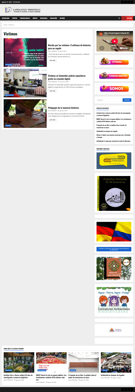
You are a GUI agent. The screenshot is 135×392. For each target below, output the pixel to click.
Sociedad (8, 125)
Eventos (14, 18)
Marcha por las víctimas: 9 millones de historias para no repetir (25, 52)
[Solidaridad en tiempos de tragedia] (116, 362)
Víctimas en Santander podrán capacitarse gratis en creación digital (25, 83)
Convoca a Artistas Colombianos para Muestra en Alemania (114, 249)
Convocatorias (25, 18)
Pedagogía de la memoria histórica (25, 113)
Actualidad (5, 18)
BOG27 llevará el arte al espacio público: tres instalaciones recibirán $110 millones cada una (114, 120)
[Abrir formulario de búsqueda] (119, 18)
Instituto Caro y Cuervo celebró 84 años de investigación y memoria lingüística (18, 376)
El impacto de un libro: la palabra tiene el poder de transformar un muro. (82, 376)
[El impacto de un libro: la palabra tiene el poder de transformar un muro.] (83, 362)
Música (35, 18)
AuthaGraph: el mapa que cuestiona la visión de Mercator (113, 141)
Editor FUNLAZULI (52, 51)
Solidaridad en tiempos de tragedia (107, 131)
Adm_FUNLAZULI (52, 110)
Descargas (43, 18)
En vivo (129, 18)
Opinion (62, 18)
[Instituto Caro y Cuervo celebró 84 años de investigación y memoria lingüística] (19, 362)
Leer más (53, 60)
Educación (53, 18)
